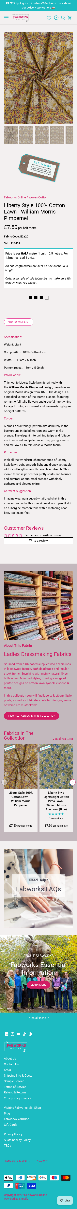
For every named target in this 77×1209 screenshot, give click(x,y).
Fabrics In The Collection (19, 735)
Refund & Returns (15, 1092)
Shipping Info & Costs (18, 1075)
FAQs (7, 1070)
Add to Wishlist (19, 321)
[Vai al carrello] (69, 17)
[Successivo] (68, 78)
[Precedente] (9, 78)
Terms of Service (15, 1087)
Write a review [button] (38, 540)
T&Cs (7, 1145)
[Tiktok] (24, 1034)
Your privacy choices (17, 1098)
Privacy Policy (13, 1134)
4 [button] (44, 924)
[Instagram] (12, 1034)
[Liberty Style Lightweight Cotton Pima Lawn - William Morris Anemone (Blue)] (56, 766)
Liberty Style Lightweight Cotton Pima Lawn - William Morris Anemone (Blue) (56, 801)
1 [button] (33, 924)
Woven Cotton (38, 197)
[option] (38, 78)
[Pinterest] (30, 1034)
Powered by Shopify (16, 1198)
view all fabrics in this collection (31, 715)
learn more (38, 984)
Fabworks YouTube (16, 1119)
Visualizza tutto (63, 739)
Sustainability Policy (17, 1140)
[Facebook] (6, 1034)
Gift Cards (10, 1125)
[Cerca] (63, 17)
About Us (10, 1058)
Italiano (40, 1160)
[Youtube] (18, 1034)
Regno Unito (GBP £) (15, 1160)
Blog (7, 1113)
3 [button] (40, 924)
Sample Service (14, 1081)
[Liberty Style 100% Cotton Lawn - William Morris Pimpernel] (21, 766)
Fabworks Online (15, 197)
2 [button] (36, 924)
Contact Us (11, 1064)
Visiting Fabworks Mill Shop (22, 1107)
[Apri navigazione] (6, 17)
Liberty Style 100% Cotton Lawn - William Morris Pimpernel (20, 799)
